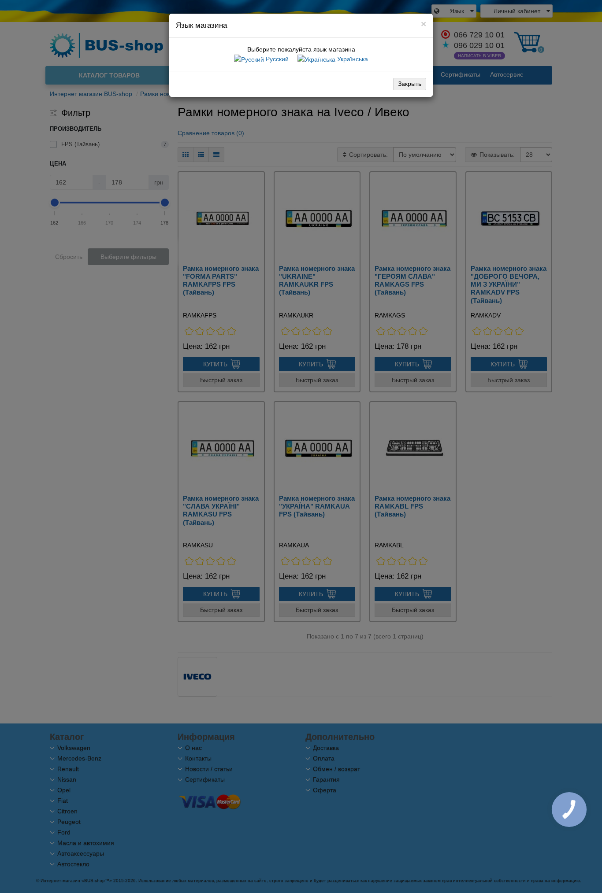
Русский (276, 59)
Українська (351, 59)
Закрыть (409, 83)
